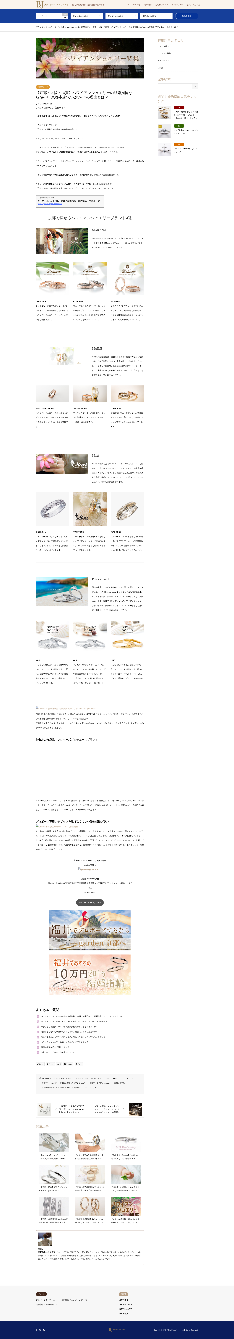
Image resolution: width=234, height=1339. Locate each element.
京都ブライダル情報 (50, 1083)
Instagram (40, 1330)
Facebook (37, 1330)
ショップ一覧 (177, 5)
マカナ (100, 1078)
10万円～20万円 (125, 1304)
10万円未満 (123, 1300)
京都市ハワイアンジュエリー (101, 1083)
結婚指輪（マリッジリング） (48, 1304)
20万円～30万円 (125, 1309)
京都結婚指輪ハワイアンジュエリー (56, 1088)
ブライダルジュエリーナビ (172, 1330)
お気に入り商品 (193, 5)
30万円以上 (123, 1313)
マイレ (93, 1078)
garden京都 (46, 1078)
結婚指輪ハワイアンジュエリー (84, 1088)
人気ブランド (43, 87)
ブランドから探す (133, 5)
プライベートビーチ (81, 1078)
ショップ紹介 (163, 46)
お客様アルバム (162, 5)
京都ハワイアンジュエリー (122, 1078)
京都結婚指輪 (119, 1083)
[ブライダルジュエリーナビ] (117, 1330)
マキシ (107, 1078)
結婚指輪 (71, 1255)
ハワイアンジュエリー (62, 1078)
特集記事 (148, 5)
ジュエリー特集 (164, 53)
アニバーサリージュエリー (47, 1300)
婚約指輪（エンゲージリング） (74, 1300)
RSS (44, 1330)
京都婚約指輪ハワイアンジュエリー (73, 1083)
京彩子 (58, 107)
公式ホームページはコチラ (90, 902)
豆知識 (160, 68)
